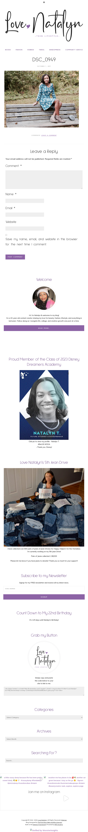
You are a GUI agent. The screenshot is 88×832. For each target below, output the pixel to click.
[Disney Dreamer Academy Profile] (44, 439)
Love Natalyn (42, 820)
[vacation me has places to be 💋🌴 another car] (66, 798)
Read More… (44, 328)
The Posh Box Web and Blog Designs (50, 822)
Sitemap (64, 820)
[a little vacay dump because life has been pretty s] (22, 798)
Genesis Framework (39, 824)
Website (11, 222)
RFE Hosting (59, 824)
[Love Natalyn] (44, 25)
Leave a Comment (49, 135)
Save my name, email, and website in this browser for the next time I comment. (42, 242)
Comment (14, 166)
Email (10, 208)
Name (11, 194)
